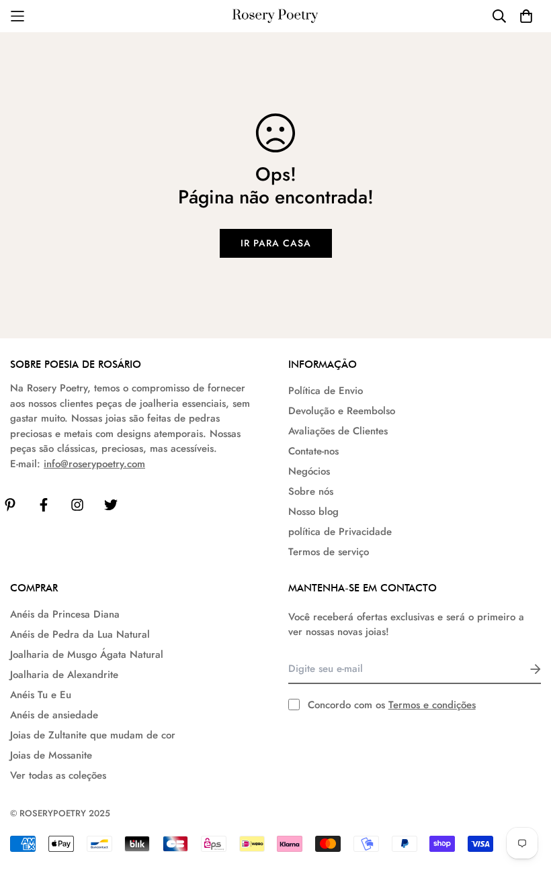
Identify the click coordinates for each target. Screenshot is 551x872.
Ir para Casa (276, 243)
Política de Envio (325, 390)
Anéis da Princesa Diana (65, 614)
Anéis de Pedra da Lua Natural (80, 634)
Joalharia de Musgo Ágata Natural (86, 654)
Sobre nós (310, 491)
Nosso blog (313, 511)
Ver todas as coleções (58, 775)
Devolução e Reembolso (341, 410)
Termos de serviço (328, 551)
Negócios (309, 471)
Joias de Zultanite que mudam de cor (92, 735)
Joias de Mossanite (51, 755)
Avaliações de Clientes (338, 431)
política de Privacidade (340, 531)
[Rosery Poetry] (275, 16)
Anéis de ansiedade (54, 715)
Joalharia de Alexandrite (64, 674)
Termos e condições (432, 704)
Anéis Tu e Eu (40, 694)
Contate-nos (313, 451)
